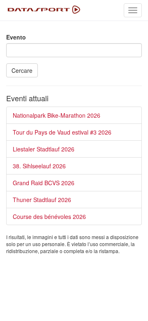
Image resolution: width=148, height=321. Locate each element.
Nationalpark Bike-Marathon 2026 (56, 115)
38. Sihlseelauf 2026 (39, 166)
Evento (16, 37)
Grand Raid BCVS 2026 (43, 183)
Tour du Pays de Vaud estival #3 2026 (62, 132)
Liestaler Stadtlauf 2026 (43, 149)
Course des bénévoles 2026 (49, 216)
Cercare (22, 70)
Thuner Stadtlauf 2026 (42, 199)
